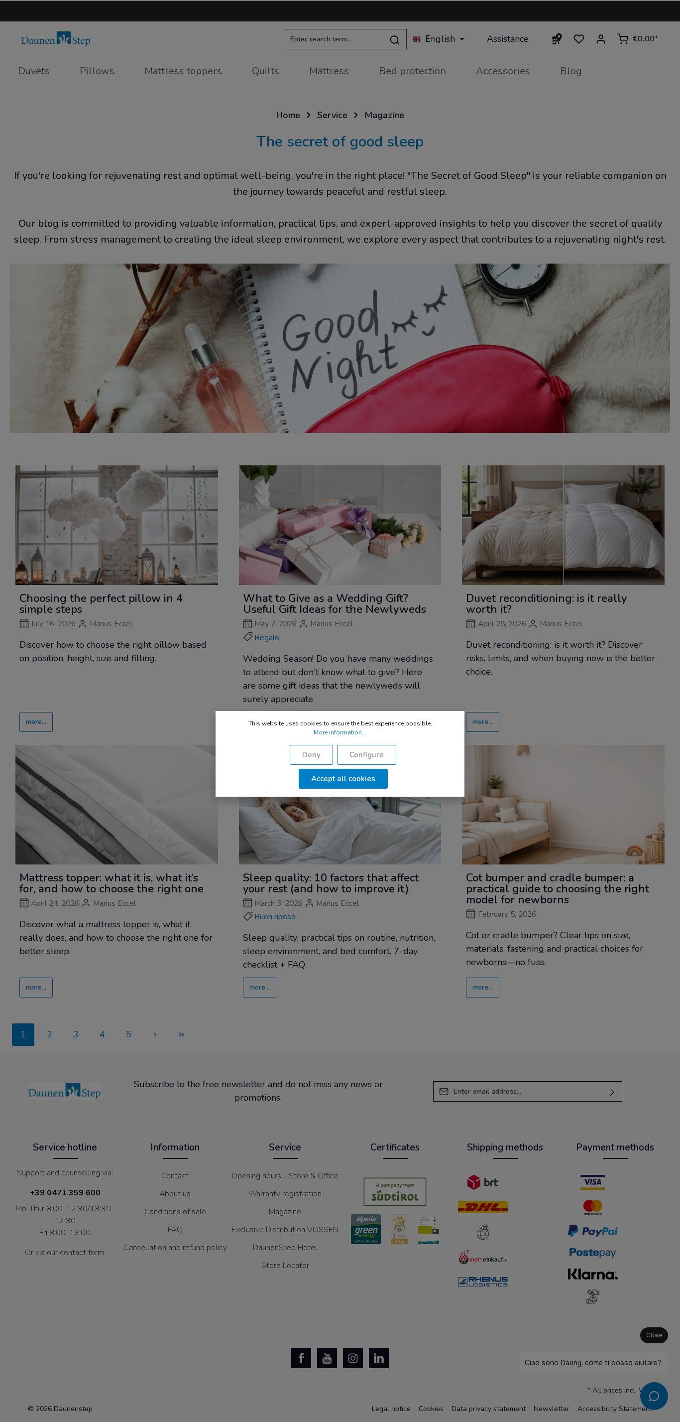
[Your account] (601, 39)
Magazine (285, 1211)
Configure (366, 755)
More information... (340, 732)
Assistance (508, 39)
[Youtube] (327, 1358)
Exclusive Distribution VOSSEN (285, 1229)
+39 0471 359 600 (65, 1192)
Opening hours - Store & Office (285, 1175)
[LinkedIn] (379, 1358)
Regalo (266, 637)
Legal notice (391, 1409)
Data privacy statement (489, 1409)
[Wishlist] (579, 39)
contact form (82, 1252)
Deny (311, 755)
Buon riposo (275, 916)
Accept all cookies (343, 779)
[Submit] (612, 1091)
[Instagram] (353, 1358)
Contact (175, 1175)
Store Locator (285, 1265)
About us (175, 1193)
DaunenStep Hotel (285, 1247)
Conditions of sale (175, 1211)
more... (36, 721)
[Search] (395, 39)
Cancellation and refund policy (175, 1247)
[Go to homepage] (56, 39)
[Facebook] (301, 1358)
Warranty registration (285, 1193)
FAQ (175, 1229)
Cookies (431, 1409)
